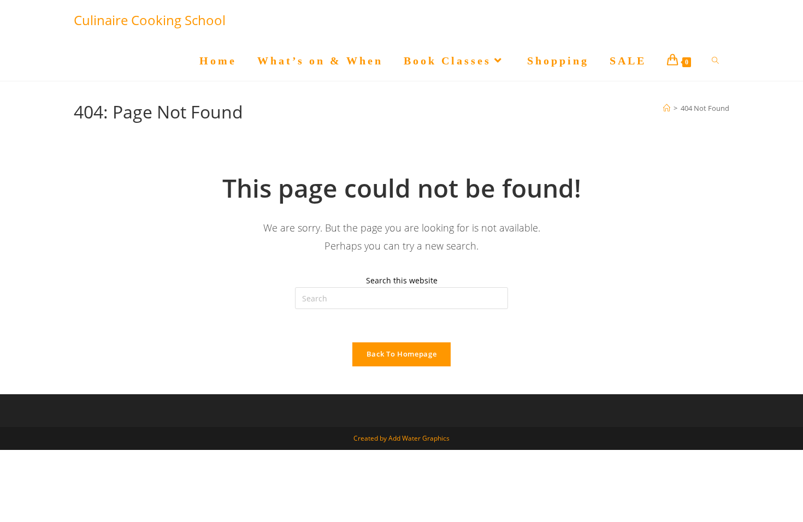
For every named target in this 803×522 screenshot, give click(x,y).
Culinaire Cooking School (150, 20)
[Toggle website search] (715, 60)
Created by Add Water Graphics (401, 438)
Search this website (402, 280)
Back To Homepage (401, 354)
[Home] (666, 108)
